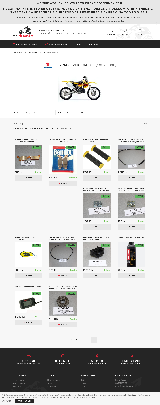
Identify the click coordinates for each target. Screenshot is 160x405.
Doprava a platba (18, 380)
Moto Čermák (17, 52)
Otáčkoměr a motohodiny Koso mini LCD (28, 287)
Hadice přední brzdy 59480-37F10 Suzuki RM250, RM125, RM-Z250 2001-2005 (131, 140)
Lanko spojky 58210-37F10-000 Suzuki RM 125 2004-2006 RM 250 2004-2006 (62, 238)
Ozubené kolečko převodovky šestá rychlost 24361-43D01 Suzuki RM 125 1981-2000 (63, 287)
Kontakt (93, 44)
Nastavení (7, 401)
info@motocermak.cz (127, 386)
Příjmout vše (25, 401)
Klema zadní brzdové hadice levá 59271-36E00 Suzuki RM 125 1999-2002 (97, 189)
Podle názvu (37, 128)
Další (94, 340)
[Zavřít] (157, 23)
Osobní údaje (17, 386)
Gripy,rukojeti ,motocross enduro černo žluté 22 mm (96, 140)
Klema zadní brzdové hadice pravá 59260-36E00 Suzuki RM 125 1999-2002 (131, 189)
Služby (83, 380)
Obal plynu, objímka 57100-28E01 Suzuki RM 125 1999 (96, 238)
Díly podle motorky (59, 44)
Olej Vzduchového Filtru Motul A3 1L (131, 238)
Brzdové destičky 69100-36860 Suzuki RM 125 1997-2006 (27, 140)
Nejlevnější (52, 128)
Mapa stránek (51, 386)
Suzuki (42, 52)
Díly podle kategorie (27, 44)
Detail (29, 178)
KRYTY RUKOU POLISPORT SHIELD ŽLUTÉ (26, 238)
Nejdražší (66, 128)
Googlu (135, 395)
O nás (80, 44)
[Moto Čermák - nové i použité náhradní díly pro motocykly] (23, 31)
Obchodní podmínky (19, 383)
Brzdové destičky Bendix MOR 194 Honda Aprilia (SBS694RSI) (62, 140)
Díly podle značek (53, 383)
